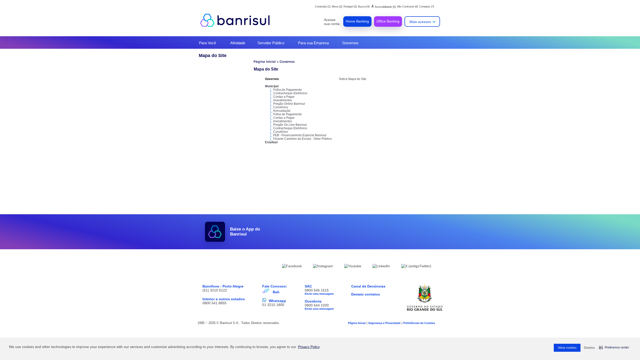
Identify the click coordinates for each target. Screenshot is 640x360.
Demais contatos (365, 294)
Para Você (207, 43)
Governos (350, 43)
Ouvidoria (313, 301)
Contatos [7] (426, 6)
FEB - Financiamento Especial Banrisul (299, 135)
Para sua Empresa (313, 43)
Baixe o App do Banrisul (245, 231)
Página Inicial (265, 62)
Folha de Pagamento (287, 90)
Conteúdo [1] (322, 6)
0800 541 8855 (214, 303)
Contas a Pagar (283, 96)
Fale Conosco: (274, 286)
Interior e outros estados (223, 299)
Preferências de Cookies (419, 323)
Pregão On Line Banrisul (290, 124)
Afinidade (237, 43)
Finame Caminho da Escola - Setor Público (302, 138)
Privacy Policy (309, 347)
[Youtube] (352, 267)
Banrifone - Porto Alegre (223, 286)
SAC (308, 286)
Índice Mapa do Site (352, 79)
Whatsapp (277, 301)
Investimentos (282, 100)
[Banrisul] (238, 20)
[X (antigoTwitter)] (416, 267)
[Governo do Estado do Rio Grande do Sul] (424, 297)
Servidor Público (271, 43)
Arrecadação (281, 110)
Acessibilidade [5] (383, 6)
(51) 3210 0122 (214, 290)
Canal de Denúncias (368, 286)
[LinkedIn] (381, 267)
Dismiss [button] (589, 348)
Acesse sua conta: (332, 22)
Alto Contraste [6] (407, 6)
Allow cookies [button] (567, 348)
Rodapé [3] (350, 6)
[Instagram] (323, 267)
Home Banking (357, 21)
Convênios (280, 107)
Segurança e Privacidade (384, 323)
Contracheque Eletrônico (290, 93)
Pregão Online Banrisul (289, 104)
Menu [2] (337, 6)
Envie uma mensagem (319, 293)
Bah (276, 292)
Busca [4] (364, 6)
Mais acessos (420, 22)
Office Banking (388, 21)
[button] (614, 348)
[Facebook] (292, 267)
